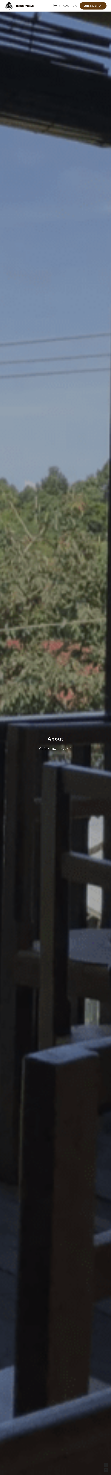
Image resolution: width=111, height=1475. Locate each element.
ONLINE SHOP (93, 6)
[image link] (9, 5)
